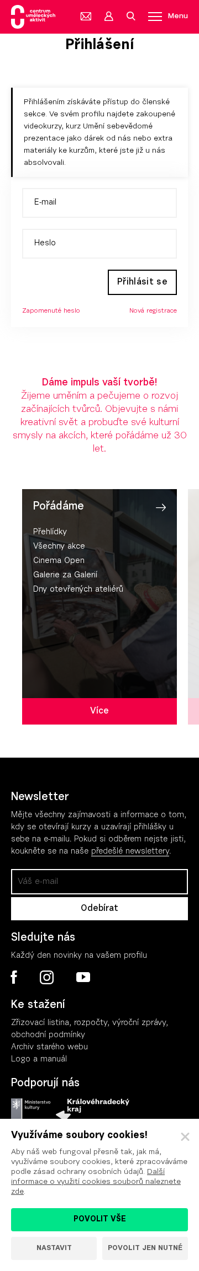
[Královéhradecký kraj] (92, 1109)
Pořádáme (58, 506)
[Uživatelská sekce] (108, 16)
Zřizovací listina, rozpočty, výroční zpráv (86, 1023)
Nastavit (54, 1248)
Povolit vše (100, 1220)
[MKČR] (30, 1109)
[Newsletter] (86, 16)
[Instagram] (46, 977)
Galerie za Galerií (65, 575)
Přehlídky (50, 532)
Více (99, 711)
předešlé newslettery (130, 852)
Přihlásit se (142, 282)
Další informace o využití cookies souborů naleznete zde (96, 1182)
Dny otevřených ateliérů (78, 590)
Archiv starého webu (49, 1047)
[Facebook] (14, 977)
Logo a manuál (39, 1059)
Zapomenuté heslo (51, 311)
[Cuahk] (33, 17)
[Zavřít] (185, 1137)
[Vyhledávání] (130, 16)
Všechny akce (59, 547)
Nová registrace (153, 311)
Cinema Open (59, 561)
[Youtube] (83, 978)
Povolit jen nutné (145, 1248)
